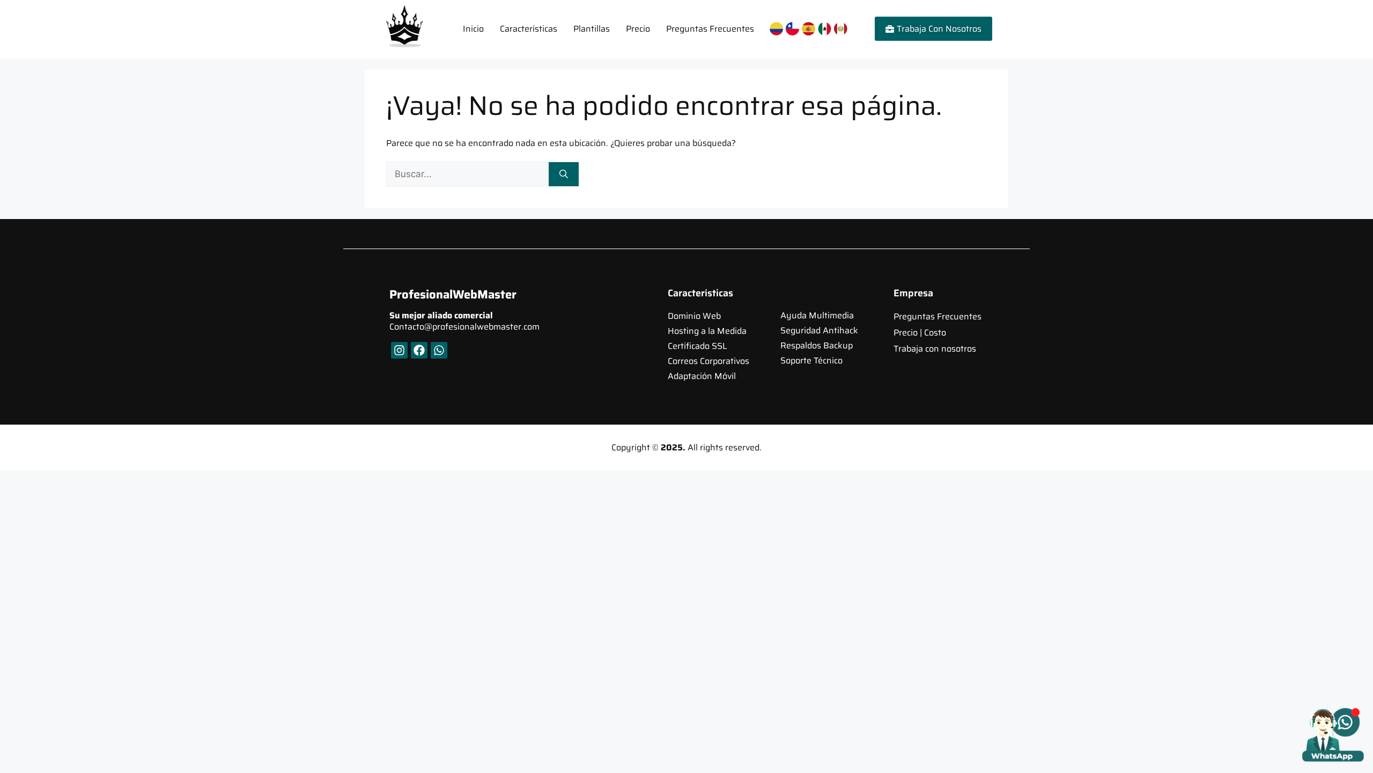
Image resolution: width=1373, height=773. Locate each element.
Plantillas (591, 28)
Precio (638, 28)
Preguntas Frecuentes (710, 28)
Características (528, 28)
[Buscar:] (467, 174)
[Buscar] (564, 174)
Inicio (473, 28)
